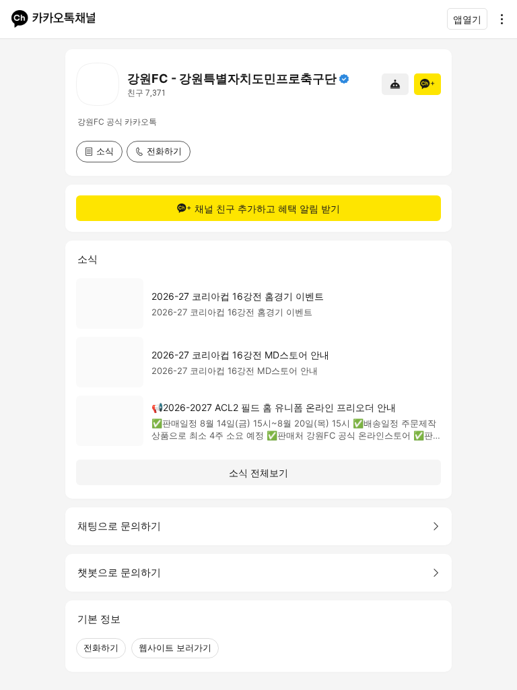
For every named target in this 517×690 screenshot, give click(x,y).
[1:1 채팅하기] (395, 84)
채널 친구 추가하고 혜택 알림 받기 (267, 208)
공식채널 (344, 78)
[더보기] (498, 19)
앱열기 (467, 19)
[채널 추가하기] (427, 84)
